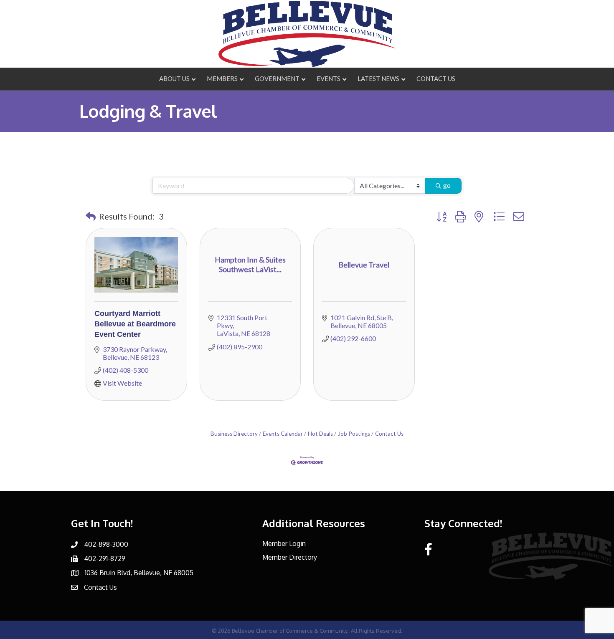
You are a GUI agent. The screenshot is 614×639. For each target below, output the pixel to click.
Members (222, 78)
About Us (174, 78)
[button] (91, 216)
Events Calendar (283, 433)
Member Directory (289, 557)
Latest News (378, 78)
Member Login (284, 543)
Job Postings (354, 433)
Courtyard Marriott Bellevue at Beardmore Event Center (135, 323)
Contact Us (435, 78)
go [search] (447, 185)
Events (328, 78)
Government (277, 78)
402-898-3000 (106, 544)
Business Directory (234, 433)
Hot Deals (320, 433)
